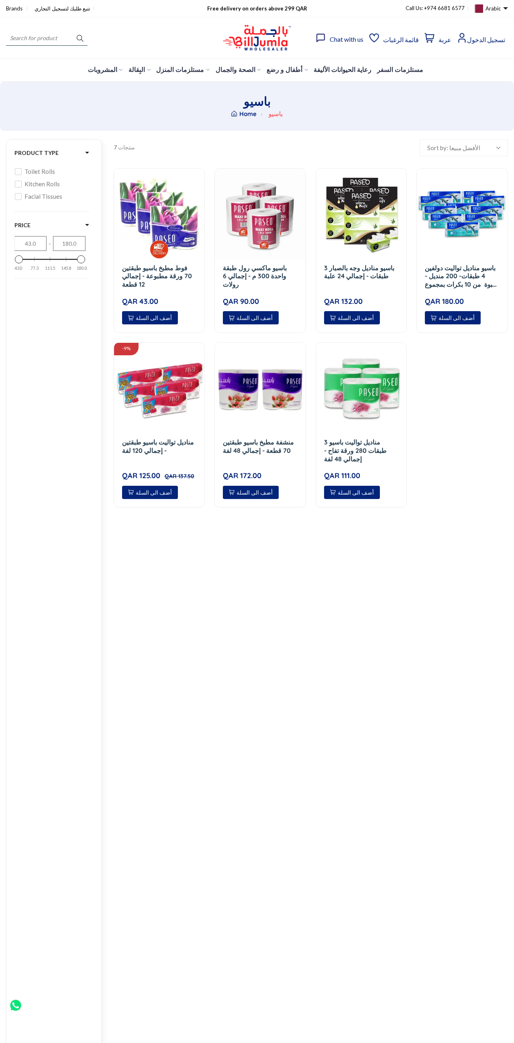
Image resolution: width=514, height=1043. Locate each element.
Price (22, 225)
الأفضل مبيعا (464, 147)
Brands (15, 8)
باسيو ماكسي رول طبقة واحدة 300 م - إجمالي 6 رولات (255, 276)
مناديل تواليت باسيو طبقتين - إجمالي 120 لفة (158, 446)
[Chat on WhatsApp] (16, 1002)
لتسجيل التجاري (52, 8)
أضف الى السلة (154, 317)
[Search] (80, 38)
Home (247, 114)
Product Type (36, 152)
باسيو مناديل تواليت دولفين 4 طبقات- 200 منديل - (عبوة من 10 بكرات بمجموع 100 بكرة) (462, 276)
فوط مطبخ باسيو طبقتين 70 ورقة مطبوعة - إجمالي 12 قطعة (157, 276)
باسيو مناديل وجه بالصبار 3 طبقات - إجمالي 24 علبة (359, 272)
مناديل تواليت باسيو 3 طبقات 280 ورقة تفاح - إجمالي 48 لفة (355, 450)
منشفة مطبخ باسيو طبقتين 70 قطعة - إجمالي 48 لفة (258, 446)
